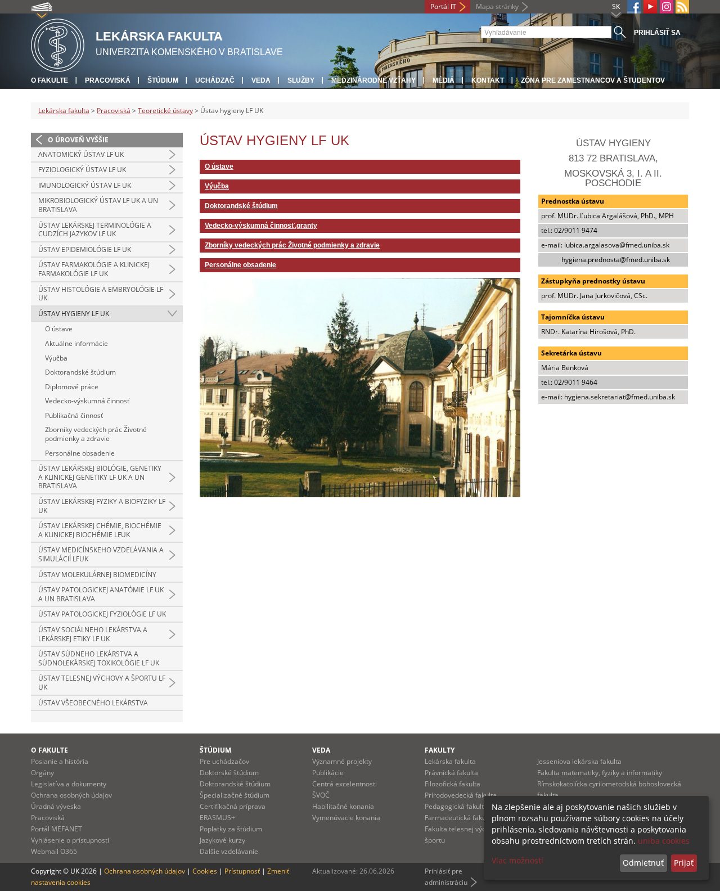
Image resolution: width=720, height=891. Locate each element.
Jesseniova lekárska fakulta (579, 761)
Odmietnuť (643, 862)
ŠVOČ (321, 795)
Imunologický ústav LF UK (84, 185)
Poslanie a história (59, 761)
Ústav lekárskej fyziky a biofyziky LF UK (101, 506)
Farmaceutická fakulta (459, 817)
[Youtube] (650, 7)
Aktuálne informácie (76, 343)
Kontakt (487, 80)
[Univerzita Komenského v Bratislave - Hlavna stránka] (57, 43)
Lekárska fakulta (63, 110)
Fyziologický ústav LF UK (82, 169)
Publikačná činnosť (74, 415)
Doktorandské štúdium (80, 372)
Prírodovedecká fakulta (461, 795)
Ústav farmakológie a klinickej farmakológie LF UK (94, 269)
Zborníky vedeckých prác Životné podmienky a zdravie (96, 434)
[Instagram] (666, 7)
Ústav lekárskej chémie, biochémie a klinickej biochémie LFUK (99, 530)
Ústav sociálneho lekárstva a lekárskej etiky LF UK (92, 634)
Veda (261, 80)
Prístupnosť (242, 871)
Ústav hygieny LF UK (73, 313)
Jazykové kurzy (222, 840)
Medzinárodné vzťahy (373, 80)
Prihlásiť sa (657, 33)
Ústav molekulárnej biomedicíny (97, 574)
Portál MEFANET (56, 829)
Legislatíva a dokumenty (68, 784)
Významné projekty (342, 761)
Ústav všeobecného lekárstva (93, 703)
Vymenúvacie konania (346, 817)
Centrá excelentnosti (344, 784)
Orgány (42, 772)
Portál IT (443, 6)
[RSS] (682, 7)
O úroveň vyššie (78, 140)
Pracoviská (107, 80)
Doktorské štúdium (229, 772)
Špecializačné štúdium (234, 795)
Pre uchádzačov (224, 761)
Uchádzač (215, 80)
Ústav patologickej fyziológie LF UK (102, 614)
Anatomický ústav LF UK (81, 154)
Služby (300, 80)
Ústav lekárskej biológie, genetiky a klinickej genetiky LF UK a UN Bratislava (99, 477)
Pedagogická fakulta (456, 806)
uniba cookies (664, 840)
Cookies (204, 871)
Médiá (443, 80)
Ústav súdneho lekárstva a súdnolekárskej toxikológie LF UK (98, 658)
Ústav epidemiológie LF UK (84, 249)
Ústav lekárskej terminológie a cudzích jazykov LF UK (94, 229)
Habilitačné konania (343, 806)
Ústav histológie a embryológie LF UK (100, 294)
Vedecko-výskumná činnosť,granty (261, 226)
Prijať (684, 862)
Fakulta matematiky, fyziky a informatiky (599, 772)
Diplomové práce (71, 387)
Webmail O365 (54, 851)
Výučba (56, 358)
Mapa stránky (497, 6)
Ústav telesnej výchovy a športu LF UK (101, 682)
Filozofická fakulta (452, 784)
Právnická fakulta (451, 772)
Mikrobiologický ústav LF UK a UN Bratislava (98, 205)
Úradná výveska (56, 806)
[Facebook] (634, 7)
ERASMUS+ (217, 817)
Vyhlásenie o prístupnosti (70, 840)
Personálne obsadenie (80, 453)
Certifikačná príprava (233, 806)
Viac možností (517, 860)
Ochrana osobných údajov (71, 795)
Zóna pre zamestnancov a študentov (593, 80)
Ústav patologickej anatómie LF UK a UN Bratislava (101, 594)
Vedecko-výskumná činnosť (87, 401)
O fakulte (49, 80)
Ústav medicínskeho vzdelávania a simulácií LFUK (101, 554)
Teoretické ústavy (165, 110)
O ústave (59, 329)
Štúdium (162, 80)
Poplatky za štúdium (231, 829)
